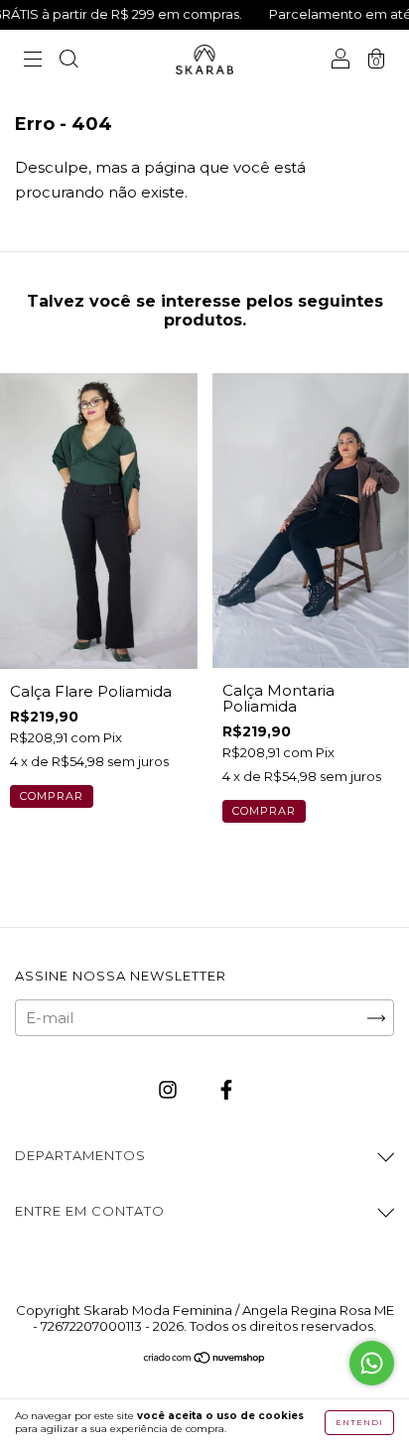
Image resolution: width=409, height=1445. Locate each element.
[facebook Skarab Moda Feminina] (226, 1090)
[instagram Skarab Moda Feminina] (170, 1090)
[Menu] (33, 61)
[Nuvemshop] (205, 1359)
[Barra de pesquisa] (68, 61)
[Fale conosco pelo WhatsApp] (371, 1363)
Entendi (359, 1422)
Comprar (51, 796)
